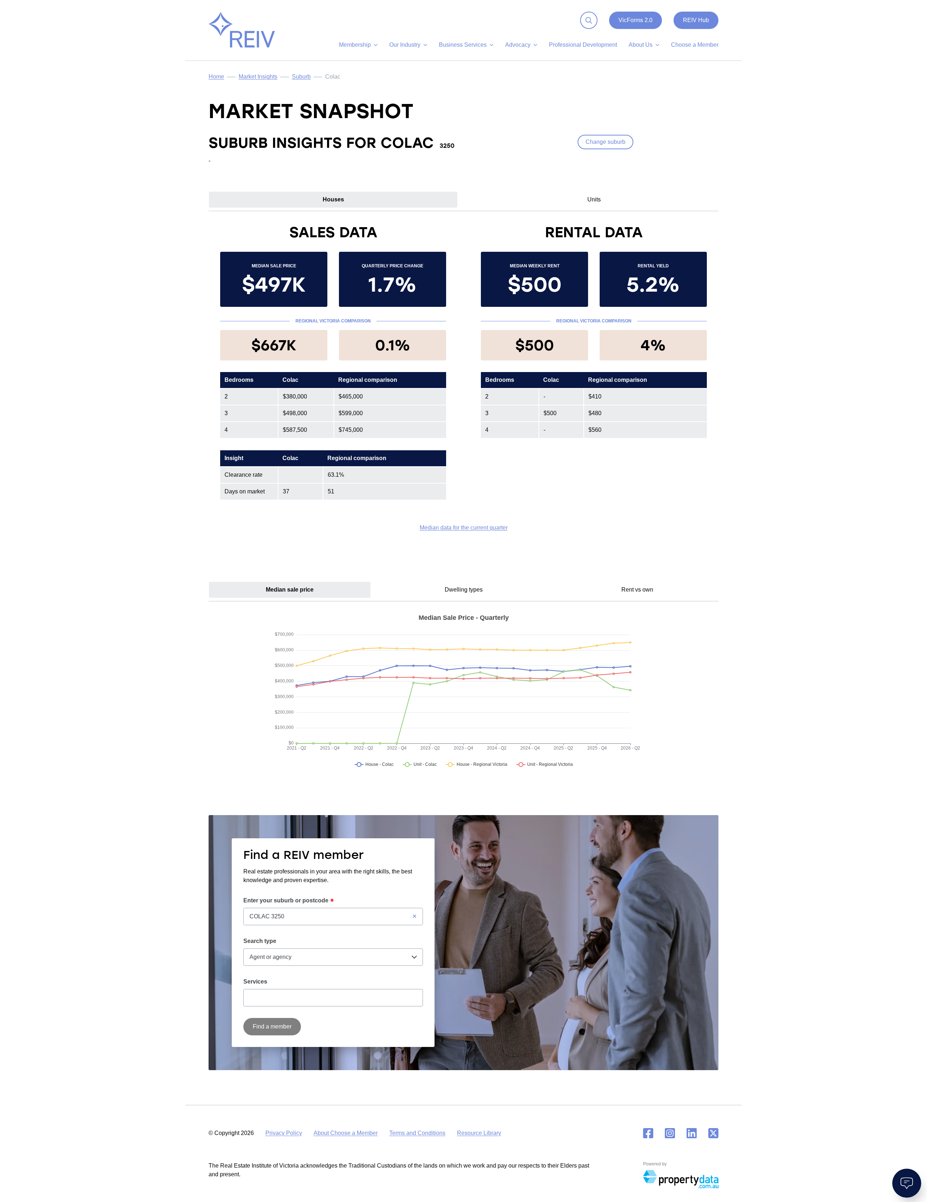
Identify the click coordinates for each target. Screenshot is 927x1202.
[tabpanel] (463, 377)
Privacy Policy (283, 1133)
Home (216, 77)
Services (255, 981)
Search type (259, 941)
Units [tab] (594, 199)
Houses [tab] (333, 199)
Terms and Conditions (417, 1133)
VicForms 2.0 (635, 20)
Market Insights (258, 77)
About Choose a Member (346, 1133)
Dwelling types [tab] (464, 590)
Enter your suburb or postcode (285, 900)
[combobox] (333, 916)
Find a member (272, 1026)
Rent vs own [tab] (637, 590)
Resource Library (479, 1133)
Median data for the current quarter (464, 528)
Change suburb (605, 142)
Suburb (301, 77)
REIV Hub (696, 20)
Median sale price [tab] (290, 590)
